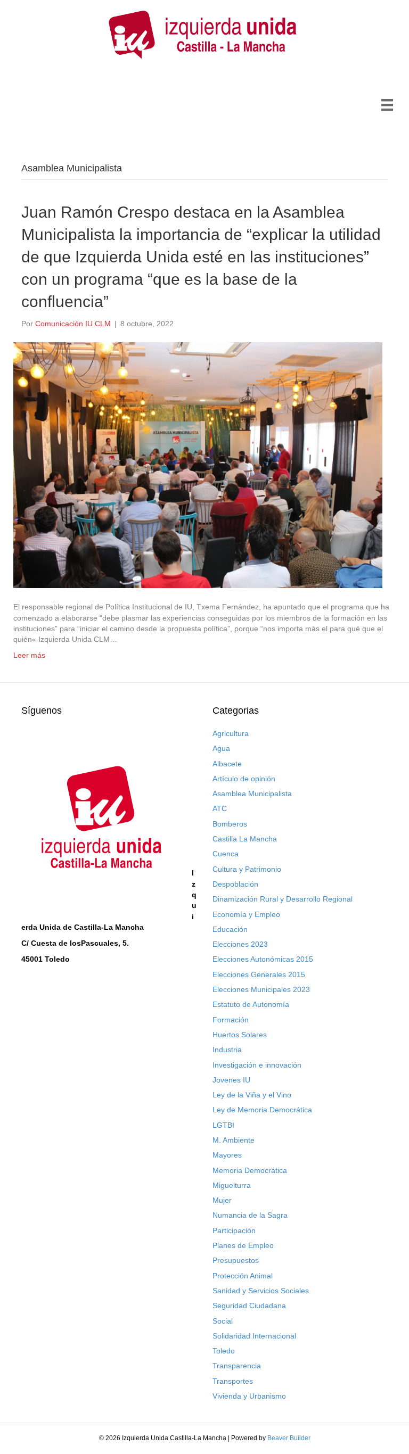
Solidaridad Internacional (254, 1336)
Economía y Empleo (246, 914)
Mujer (222, 1200)
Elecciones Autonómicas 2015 (262, 959)
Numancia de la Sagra (250, 1215)
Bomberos (229, 824)
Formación (230, 1019)
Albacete (227, 763)
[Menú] (387, 105)
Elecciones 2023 (240, 944)
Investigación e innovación (256, 1065)
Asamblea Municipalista (252, 793)
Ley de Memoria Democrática (262, 1109)
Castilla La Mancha (244, 839)
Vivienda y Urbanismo (249, 1396)
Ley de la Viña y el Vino (251, 1094)
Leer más (29, 655)
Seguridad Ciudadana (249, 1305)
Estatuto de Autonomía (250, 1004)
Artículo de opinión (243, 778)
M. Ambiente (233, 1140)
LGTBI (223, 1125)
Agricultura (230, 733)
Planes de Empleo (243, 1245)
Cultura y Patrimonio (246, 869)
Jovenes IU (231, 1080)
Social (222, 1321)
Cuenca (225, 853)
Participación (234, 1230)
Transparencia (236, 1365)
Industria (227, 1049)
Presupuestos (235, 1260)
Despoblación (235, 884)
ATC (219, 808)
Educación (230, 929)
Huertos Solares (239, 1034)
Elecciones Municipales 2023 (261, 989)
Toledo (223, 1350)
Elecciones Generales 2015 (258, 974)
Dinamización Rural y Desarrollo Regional (282, 899)
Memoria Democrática (249, 1170)
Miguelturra (231, 1185)
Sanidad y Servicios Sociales (260, 1290)
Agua (221, 748)
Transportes (232, 1381)
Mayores (227, 1155)
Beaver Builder (288, 1438)
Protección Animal (242, 1275)
